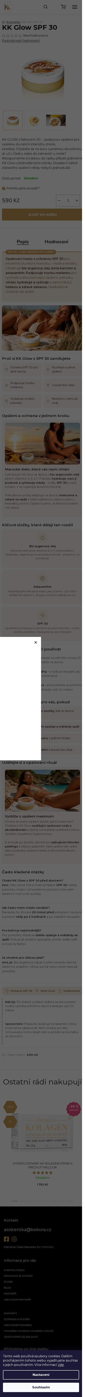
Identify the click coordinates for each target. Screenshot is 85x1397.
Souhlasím (41, 1387)
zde (61, 1365)
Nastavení (41, 1375)
